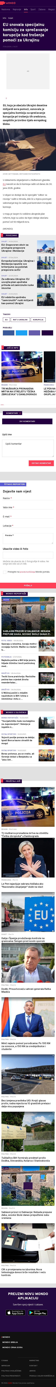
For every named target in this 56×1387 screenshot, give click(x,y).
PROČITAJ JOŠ (13, 781)
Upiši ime (7, 434)
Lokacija (8, 526)
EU (4, 183)
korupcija (38, 320)
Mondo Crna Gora (12, 1347)
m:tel (10, 1383)
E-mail (7, 517)
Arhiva (32, 1371)
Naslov (7, 498)
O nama (4, 1360)
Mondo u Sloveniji (16, 712)
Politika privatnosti (10, 1376)
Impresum (5, 1366)
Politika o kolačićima (11, 1371)
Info (4, 18)
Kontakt (33, 1366)
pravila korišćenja (27, 572)
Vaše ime (8, 507)
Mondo (6, 1337)
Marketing (34, 1360)
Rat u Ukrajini (20, 320)
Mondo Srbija (10, 1342)
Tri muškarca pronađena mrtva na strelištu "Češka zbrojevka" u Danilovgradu (19, 391)
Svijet (10, 18)
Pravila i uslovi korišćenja (41, 1376)
